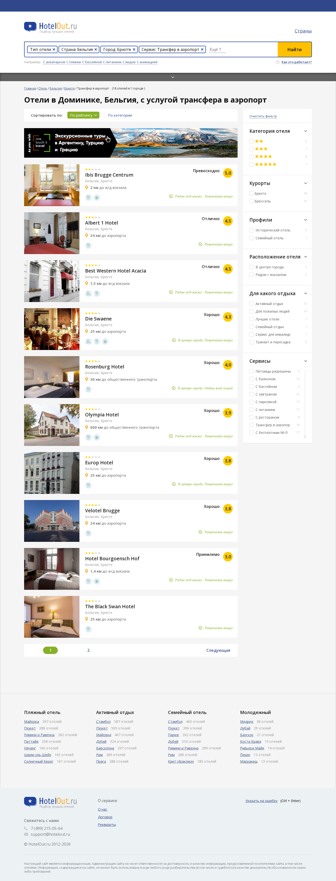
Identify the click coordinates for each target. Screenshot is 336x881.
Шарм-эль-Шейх (37, 754)
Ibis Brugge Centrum (109, 175)
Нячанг (30, 748)
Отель (42, 88)
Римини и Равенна (39, 734)
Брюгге (69, 88)
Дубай (101, 741)
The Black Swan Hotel (110, 606)
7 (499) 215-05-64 (46, 828)
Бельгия (56, 88)
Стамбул (103, 721)
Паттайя (31, 741)
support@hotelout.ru (50, 834)
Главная (30, 88)
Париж (173, 734)
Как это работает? (297, 62)
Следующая (218, 650)
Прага (101, 761)
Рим (99, 754)
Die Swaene (98, 319)
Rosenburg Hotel (104, 367)
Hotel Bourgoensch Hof (112, 558)
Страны (303, 31)
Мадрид (246, 721)
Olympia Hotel (102, 414)
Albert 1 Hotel (101, 223)
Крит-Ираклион (181, 761)
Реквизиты (107, 824)
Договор (105, 817)
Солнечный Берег (38, 761)
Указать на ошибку (261, 800)
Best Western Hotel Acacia (115, 271)
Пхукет (30, 728)
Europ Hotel (99, 462)
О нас (102, 809)
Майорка (31, 721)
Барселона (105, 748)
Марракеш (249, 761)
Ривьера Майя (252, 748)
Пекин (245, 754)
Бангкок (246, 734)
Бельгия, (92, 181)
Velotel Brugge (102, 510)
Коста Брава (250, 741)
